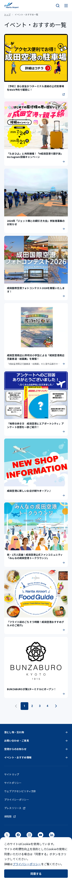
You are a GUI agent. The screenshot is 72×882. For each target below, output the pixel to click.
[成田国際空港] (11, 5)
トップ (7, 14)
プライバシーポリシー (27, 864)
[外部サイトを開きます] (7, 836)
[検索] (57, 5)
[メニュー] (66, 5)
